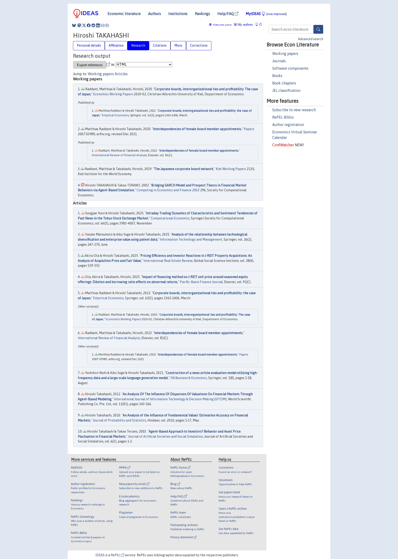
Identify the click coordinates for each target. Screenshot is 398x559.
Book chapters (284, 83)
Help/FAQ (226, 14)
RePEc (116, 555)
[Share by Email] (102, 25)
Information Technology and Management (191, 239)
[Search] (318, 29)
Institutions (177, 14)
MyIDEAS (266, 14)
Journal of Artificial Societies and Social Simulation (165, 436)
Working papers (285, 53)
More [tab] (178, 45)
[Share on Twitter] (84, 25)
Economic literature (124, 14)
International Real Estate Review (167, 261)
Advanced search (310, 39)
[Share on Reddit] (93, 25)
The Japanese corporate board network (183, 169)
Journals (279, 61)
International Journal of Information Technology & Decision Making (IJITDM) (170, 399)
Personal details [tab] (89, 45)
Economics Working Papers (113, 94)
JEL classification (286, 90)
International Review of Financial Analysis (119, 155)
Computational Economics (170, 218)
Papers (249, 129)
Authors (154, 14)
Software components (290, 68)
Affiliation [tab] (116, 45)
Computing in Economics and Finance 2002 (168, 190)
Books (277, 76)
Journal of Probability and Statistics (119, 420)
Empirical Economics (115, 115)
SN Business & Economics (188, 378)
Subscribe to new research (294, 110)
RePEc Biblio (283, 117)
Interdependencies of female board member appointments (197, 129)
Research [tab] (138, 45)
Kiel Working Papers (231, 169)
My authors (245, 24)
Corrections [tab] (199, 45)
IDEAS (100, 555)
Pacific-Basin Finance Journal (201, 282)
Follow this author (222, 25)
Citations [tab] (160, 45)
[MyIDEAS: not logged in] (258, 24)
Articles (121, 74)
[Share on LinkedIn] (98, 25)
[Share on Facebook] (89, 25)
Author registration (288, 125)
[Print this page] (107, 25)
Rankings (202, 14)
